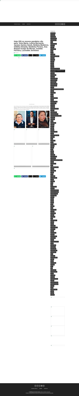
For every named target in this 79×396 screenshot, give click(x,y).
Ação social (53, 33)
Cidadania (52, 59)
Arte (51, 42)
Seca (52, 254)
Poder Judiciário (54, 220)
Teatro (52, 273)
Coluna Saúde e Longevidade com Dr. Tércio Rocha (57, 71)
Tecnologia (53, 275)
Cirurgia (52, 66)
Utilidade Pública (54, 289)
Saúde (52, 243)
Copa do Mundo (54, 85)
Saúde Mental (53, 252)
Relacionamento (53, 236)
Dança (52, 96)
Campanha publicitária (55, 56)
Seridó (52, 261)
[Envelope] (64, 24)
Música (52, 202)
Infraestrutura (53, 163)
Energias (52, 124)
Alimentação (53, 36)
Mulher (52, 199)
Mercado (52, 188)
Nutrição (52, 211)
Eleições (52, 110)
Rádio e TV (53, 229)
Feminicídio (53, 140)
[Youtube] (62, 24)
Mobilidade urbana (54, 193)
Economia (52, 105)
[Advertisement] (31, 33)
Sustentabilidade (54, 271)
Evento (52, 133)
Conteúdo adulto (54, 83)
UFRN (52, 287)
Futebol (52, 147)
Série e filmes (53, 262)
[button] (17, 55)
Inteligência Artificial (54, 167)
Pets (51, 218)
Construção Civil (54, 80)
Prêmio (52, 223)
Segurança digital (54, 257)
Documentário (53, 103)
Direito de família (54, 101)
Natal (52, 204)
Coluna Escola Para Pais (55, 68)
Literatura (52, 181)
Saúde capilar (53, 248)
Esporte (52, 126)
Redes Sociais (53, 232)
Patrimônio (53, 216)
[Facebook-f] (58, 24)
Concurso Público (54, 78)
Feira (52, 138)
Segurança (53, 255)
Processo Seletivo (54, 227)
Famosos (52, 137)
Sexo (52, 266)
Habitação (52, 154)
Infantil (52, 161)
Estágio (52, 128)
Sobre (40, 388)
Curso (52, 94)
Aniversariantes (53, 38)
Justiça (52, 172)
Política (52, 222)
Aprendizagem (53, 40)
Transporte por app (54, 282)
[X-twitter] (60, 24)
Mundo (52, 200)
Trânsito (52, 280)
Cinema (52, 65)
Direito (52, 99)
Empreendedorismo (54, 114)
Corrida (52, 87)
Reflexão (52, 234)
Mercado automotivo (54, 190)
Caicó (52, 52)
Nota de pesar (53, 209)
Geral (52, 149)
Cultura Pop (53, 92)
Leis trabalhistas (54, 177)
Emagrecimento (53, 112)
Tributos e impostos (54, 284)
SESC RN (52, 264)
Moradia (52, 197)
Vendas (52, 291)
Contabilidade (53, 82)
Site (51, 268)
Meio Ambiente (53, 186)
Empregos (52, 117)
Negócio (52, 206)
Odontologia (53, 213)
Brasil (52, 50)
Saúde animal (53, 245)
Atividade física (53, 43)
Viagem (52, 293)
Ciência (52, 63)
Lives (52, 183)
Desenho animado (54, 98)
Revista (52, 239)
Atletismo (52, 45)
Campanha (53, 54)
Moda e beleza (53, 195)
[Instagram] (56, 24)
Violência (52, 294)
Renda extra (53, 238)
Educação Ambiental (54, 108)
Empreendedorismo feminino (56, 115)
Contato (46, 388)
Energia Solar (53, 122)
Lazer (52, 174)
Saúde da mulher (54, 250)
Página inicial (34, 388)
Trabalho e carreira (54, 278)
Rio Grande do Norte (54, 241)
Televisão (52, 277)
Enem (52, 121)
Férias (52, 142)
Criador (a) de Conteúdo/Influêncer (57, 89)
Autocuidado (53, 49)
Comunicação (53, 75)
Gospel (52, 153)
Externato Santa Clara (55, 135)
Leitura (52, 179)
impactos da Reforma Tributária (56, 160)
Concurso (52, 76)
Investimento (53, 170)
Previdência (53, 225)
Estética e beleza (54, 131)
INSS (52, 165)
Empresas (52, 119)
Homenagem (53, 158)
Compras (52, 73)
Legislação (53, 176)
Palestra (52, 215)
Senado (52, 259)
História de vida (53, 156)
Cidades (52, 61)
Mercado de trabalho (54, 192)
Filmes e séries (53, 144)
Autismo (52, 47)
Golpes (52, 151)
